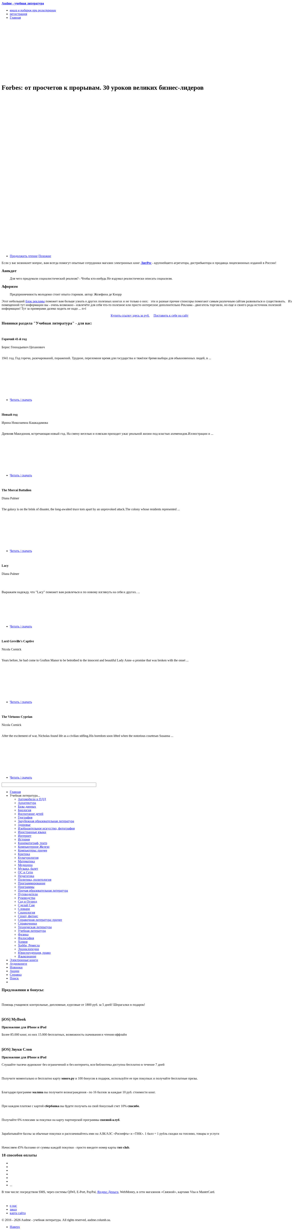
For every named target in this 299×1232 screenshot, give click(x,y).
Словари (24, 909)
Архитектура (27, 803)
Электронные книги (24, 960)
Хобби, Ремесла (29, 945)
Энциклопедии (28, 949)
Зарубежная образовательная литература (46, 821)
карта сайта (18, 1213)
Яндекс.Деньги (107, 1192)
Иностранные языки (32, 832)
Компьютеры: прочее (32, 850)
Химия (22, 941)
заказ (13, 1209)
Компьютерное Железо (33, 846)
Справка (16, 974)
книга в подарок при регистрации (33, 10)
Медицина (25, 865)
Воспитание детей (30, 814)
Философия (26, 938)
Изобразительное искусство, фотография (46, 828)
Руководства (26, 898)
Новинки (16, 967)
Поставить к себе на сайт (171, 315)
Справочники (27, 923)
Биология (24, 810)
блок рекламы (35, 301)
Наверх (15, 1227)
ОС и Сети (25, 872)
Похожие (44, 256)
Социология (26, 912)
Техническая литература (35, 927)
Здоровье (24, 824)
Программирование (31, 883)
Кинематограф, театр (32, 843)
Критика (24, 854)
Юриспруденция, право (34, 952)
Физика (23, 934)
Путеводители (28, 894)
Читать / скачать (21, 399)
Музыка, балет (28, 868)
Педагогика (26, 876)
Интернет (24, 835)
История (24, 839)
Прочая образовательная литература (43, 890)
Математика (26, 861)
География (25, 817)
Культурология (28, 857)
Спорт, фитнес (28, 916)
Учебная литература (32, 930)
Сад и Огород (27, 901)
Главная (15, 792)
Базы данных (27, 806)
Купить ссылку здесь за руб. (130, 315)
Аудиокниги (18, 963)
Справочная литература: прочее (40, 920)
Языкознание (27, 956)
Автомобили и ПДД (32, 799)
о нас (13, 1205)
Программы (26, 887)
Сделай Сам (26, 905)
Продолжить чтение (24, 256)
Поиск (14, 978)
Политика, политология (34, 879)
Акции (14, 971)
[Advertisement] (105, 51)
